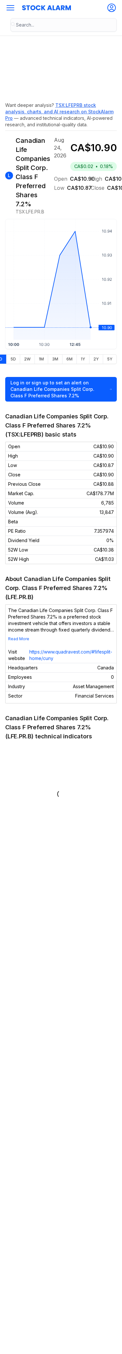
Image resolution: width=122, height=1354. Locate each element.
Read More (18, 638)
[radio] (13, 359)
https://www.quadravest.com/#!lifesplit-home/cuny (70, 655)
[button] (10, 8)
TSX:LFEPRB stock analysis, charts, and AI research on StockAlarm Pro (59, 111)
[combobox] (63, 25)
